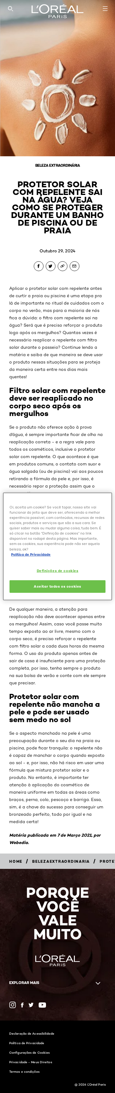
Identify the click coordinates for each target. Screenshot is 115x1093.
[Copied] (62, 266)
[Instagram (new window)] (12, 1005)
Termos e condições (24, 1071)
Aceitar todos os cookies (57, 586)
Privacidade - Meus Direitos (30, 1062)
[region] (57, 546)
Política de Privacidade (26, 1043)
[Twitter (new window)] (31, 1004)
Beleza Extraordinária (57, 165)
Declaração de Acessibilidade (31, 1033)
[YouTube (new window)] (42, 1005)
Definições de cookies (58, 570)
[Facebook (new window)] (22, 1005)
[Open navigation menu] (105, 8)
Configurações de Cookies (29, 1052)
